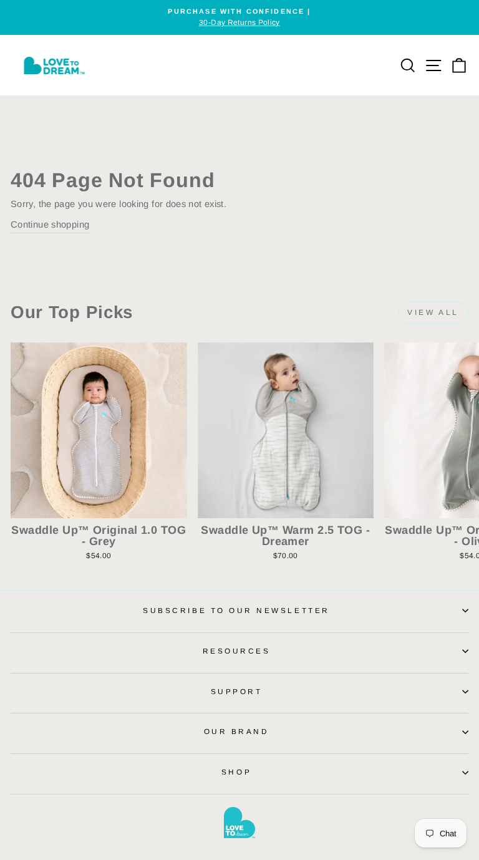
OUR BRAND (236, 731)
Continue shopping (50, 224)
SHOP (236, 772)
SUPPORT (237, 691)
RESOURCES (237, 651)
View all (433, 312)
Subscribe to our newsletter (236, 610)
